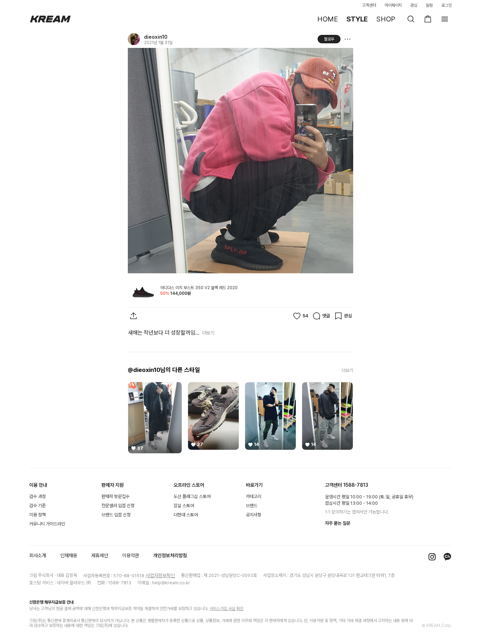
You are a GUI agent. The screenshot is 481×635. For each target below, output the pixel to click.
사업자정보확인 (160, 575)
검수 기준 (37, 505)
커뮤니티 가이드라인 (47, 524)
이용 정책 (37, 514)
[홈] (50, 19)
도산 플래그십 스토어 (192, 496)
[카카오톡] (447, 557)
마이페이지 (393, 5)
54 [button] (305, 315)
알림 (429, 5)
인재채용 (68, 555)
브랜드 (251, 505)
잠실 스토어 (184, 505)
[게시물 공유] (133, 316)
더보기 (208, 333)
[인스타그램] (432, 557)
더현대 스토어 (186, 514)
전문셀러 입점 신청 (118, 505)
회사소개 (37, 555)
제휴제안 (99, 555)
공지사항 (253, 514)
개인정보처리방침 (170, 555)
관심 (413, 5)
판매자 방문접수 (115, 496)
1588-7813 (355, 485)
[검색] (411, 19)
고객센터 (369, 5)
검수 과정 (37, 496)
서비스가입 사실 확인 (226, 608)
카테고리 (253, 496)
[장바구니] (428, 19)
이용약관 (130, 555)
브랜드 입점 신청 (116, 514)
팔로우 (329, 39)
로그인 (446, 5)
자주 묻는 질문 (337, 523)
